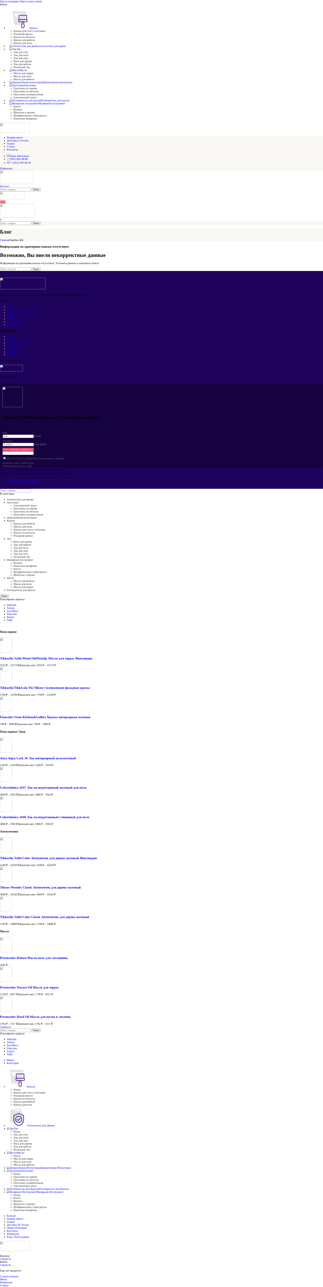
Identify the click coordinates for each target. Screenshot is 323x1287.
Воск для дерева (22, 61)
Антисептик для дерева (20, 309)
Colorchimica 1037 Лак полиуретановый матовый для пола (43, 787)
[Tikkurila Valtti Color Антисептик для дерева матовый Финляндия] (6, 851)
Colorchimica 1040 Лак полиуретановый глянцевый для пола (44, 817)
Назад (16, 1089)
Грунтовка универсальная (28, 94)
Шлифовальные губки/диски (30, 115)
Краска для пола (22, 43)
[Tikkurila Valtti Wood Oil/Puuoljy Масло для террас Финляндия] (6, 651)
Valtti (9, 620)
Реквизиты (13, 354)
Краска (11, 306)
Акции (11, 336)
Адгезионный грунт (25, 97)
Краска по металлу (24, 37)
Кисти (17, 106)
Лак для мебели (22, 64)
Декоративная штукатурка (22, 315)
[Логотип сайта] (17, 183)
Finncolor (12, 614)
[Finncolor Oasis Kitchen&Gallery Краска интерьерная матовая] (6, 710)
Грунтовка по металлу (26, 91)
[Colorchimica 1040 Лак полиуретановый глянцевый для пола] (6, 810)
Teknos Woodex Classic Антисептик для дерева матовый (40, 887)
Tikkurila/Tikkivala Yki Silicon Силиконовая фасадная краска (45, 687)
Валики (17, 109)
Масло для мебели (23, 79)
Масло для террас (23, 73)
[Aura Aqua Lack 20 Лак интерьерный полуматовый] (6, 751)
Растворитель (14, 324)
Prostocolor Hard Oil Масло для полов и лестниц (35, 1017)
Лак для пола (20, 55)
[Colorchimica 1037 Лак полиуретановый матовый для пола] (6, 781)
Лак (9, 312)
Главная (4, 240)
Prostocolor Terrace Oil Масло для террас (29, 987)
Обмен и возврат (16, 345)
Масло (10, 318)
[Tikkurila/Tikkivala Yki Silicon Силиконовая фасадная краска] (6, 681)
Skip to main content (31, 1)
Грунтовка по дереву (25, 88)
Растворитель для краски (21, 590)
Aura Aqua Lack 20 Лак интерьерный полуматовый (38, 758)
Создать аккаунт (9, 1276)
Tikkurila (11, 605)
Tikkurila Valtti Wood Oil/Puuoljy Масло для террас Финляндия (46, 658)
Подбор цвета (15, 348)
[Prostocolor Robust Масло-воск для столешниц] (6, 951)
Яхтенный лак (21, 67)
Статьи (11, 351)
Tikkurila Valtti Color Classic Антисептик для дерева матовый (44, 917)
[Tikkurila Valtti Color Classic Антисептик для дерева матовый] (6, 910)
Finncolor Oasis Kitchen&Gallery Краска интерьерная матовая (45, 717)
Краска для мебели (24, 40)
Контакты (12, 342)
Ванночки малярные (25, 118)
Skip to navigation (10, 1)
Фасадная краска (23, 34)
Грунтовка (13, 321)
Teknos (10, 608)
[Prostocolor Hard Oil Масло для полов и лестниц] (6, 1010)
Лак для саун (20, 58)
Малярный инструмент (20, 559)
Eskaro (10, 617)
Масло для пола (22, 76)
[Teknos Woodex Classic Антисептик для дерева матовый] (6, 881)
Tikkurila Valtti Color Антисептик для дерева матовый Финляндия (48, 858)
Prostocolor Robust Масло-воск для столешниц (33, 958)
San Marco (12, 611)
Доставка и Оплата (18, 339)
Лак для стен (20, 52)
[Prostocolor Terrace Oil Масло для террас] (6, 980)
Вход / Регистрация (18, 1236)
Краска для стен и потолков (29, 31)
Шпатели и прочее (24, 112)
